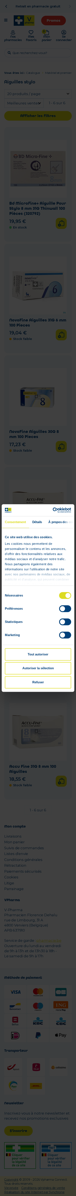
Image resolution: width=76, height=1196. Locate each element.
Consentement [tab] (15, 522)
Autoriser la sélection (38, 668)
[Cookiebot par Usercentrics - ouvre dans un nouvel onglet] (53, 510)
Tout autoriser (38, 654)
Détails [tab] (37, 522)
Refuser (38, 682)
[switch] (65, 608)
